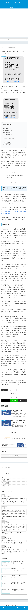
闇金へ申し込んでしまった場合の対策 (14, 175)
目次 (12, 172)
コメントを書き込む (14, 456)
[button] (26, 40)
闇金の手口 (9, 177)
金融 (15, 390)
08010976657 (21, 390)
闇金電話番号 (5, 390)
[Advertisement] (14, 23)
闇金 (11, 390)
